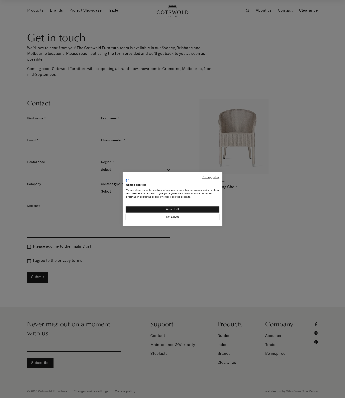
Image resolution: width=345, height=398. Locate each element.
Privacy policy (210, 177)
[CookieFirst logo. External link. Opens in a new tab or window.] (127, 180)
